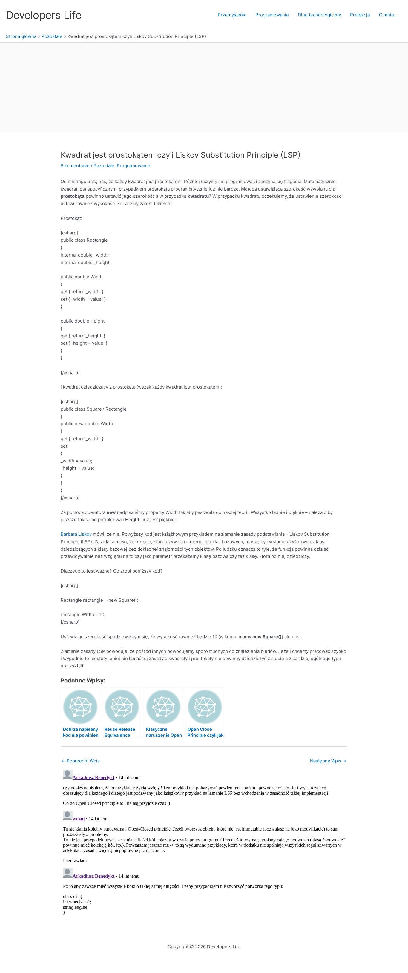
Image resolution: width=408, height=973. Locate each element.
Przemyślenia (232, 15)
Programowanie (272, 15)
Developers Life (44, 15)
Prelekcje (360, 15)
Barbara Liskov (76, 534)
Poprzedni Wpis (80, 761)
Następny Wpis (328, 761)
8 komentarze (75, 165)
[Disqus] (204, 842)
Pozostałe (103, 165)
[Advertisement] (204, 87)
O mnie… (388, 15)
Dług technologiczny (319, 15)
